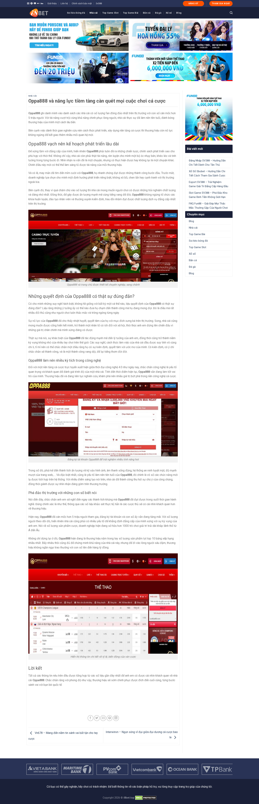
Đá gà (158, 12)
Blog (178, 12)
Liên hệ (64, 3)
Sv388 (99, 3)
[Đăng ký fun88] (209, 116)
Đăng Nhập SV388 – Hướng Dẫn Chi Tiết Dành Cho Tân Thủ (207, 162)
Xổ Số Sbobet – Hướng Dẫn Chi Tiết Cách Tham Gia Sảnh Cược (207, 173)
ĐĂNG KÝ (193, 3)
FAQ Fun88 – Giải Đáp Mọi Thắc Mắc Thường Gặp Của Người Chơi (208, 205)
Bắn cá (146, 12)
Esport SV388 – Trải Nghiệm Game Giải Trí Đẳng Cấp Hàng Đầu (208, 184)
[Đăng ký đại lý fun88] (77, 35)
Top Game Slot (110, 12)
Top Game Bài (130, 12)
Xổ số (169, 12)
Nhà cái (94, 12)
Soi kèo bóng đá (76, 12)
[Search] (231, 12)
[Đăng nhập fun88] (181, 68)
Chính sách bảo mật (82, 3)
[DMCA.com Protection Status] (145, 797)
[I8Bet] (44, 13)
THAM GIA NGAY (221, 3)
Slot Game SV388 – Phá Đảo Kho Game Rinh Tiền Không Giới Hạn (208, 195)
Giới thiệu (52, 3)
